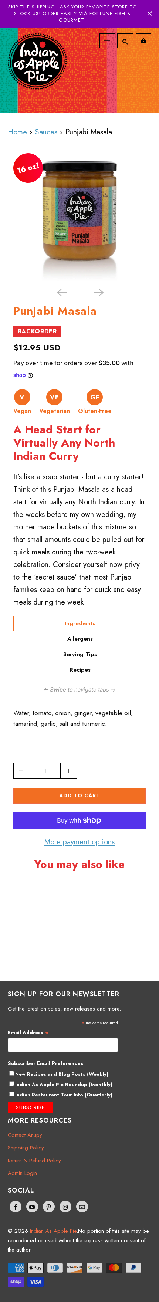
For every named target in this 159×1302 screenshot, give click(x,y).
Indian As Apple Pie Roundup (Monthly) (63, 1084)
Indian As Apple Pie (53, 1231)
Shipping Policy (26, 1148)
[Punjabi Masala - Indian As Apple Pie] (79, 218)
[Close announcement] (149, 13)
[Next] (98, 292)
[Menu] (107, 40)
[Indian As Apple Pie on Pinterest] (49, 1206)
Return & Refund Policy (34, 1160)
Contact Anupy (25, 1135)
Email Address (28, 1032)
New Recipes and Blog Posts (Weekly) (61, 1074)
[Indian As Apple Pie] (37, 67)
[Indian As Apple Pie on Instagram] (65, 1206)
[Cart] (143, 40)
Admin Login (22, 1173)
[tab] (79, 623)
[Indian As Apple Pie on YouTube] (32, 1206)
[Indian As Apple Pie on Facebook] (15, 1206)
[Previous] (61, 292)
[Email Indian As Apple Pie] (82, 1206)
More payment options (79, 842)
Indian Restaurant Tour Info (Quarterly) (63, 1094)
